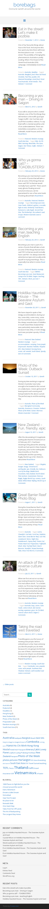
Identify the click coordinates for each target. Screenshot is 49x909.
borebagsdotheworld (19, 742)
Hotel (12, 749)
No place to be (8, 800)
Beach (33, 738)
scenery (38, 478)
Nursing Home (36, 349)
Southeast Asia (37, 668)
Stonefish (28, 548)
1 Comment (28, 84)
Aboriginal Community (32, 406)
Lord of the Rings (24, 471)
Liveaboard (22, 539)
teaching (41, 276)
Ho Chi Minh (40, 610)
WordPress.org (8, 876)
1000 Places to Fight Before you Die (16, 784)
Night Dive (35, 539)
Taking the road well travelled (30, 628)
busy (33, 605)
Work (30, 279)
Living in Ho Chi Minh (25, 276)
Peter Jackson (22, 476)
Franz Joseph (41, 344)
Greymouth (22, 347)
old (24, 351)
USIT (12, 773)
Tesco (11, 768)
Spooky (43, 351)
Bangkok (28, 74)
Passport (14, 756)
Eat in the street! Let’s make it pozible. (30, 32)
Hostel (6, 749)
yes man (35, 279)
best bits (40, 738)
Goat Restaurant (38, 274)
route (20, 668)
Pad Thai (28, 77)
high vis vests (22, 207)
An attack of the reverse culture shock (30, 566)
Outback (42, 408)
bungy (26, 467)
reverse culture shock (25, 612)
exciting (20, 610)
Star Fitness (27, 146)
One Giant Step (8, 806)
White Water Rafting (30, 481)
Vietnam (21, 84)
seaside (28, 351)
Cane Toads (22, 205)
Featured (28, 139)
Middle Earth (34, 471)
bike (36, 141)
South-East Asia (23, 141)
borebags (24, 4)
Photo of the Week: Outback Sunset (30, 369)
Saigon (20, 146)
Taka (19, 551)
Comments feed (9, 873)
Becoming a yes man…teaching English (30, 232)
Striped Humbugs (37, 548)
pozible (34, 77)
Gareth (40, 107)
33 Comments (26, 354)
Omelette (21, 77)
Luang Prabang (22, 753)
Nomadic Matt (8, 803)
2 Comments (39, 551)
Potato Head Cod (24, 544)
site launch (6, 763)
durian (38, 608)
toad (43, 212)
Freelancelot (14, 906)
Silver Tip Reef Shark (29, 546)
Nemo (29, 539)
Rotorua (40, 476)
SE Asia (34, 760)
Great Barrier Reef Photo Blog (32, 496)
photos (6, 760)
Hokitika (36, 347)
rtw (20, 760)
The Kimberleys (27, 212)
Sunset (33, 411)
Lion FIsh (42, 537)
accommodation (24, 344)
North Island (40, 474)
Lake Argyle (30, 210)
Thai (40, 82)
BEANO (37, 272)
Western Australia (29, 215)
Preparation (34, 544)
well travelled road (37, 671)
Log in (5, 868)
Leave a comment (24, 673)
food (33, 74)
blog (4, 742)
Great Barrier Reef (33, 537)
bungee (20, 467)
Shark (20, 546)
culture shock (27, 608)
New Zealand (36, 339)
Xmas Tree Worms (28, 551)
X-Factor (40, 773)
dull (34, 608)
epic (28, 469)
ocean (20, 351)
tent (19, 354)
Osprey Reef (32, 541)
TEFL (19, 279)
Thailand (21, 671)
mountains (22, 474)
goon (33, 610)
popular (42, 666)
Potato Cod (40, 541)
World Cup (40, 481)
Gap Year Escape (9, 798)
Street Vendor (33, 82)
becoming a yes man (37, 203)
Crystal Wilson (8, 837)
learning (25, 143)
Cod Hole (29, 534)
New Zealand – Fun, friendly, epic (32, 426)
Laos (37, 666)
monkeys (31, 753)
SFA (38, 77)
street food (36, 79)
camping (33, 344)
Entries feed (7, 870)
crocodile (42, 205)
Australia (28, 72)
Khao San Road (40, 74)
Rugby (20, 478)
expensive (27, 610)
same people (27, 668)
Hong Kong (7, 713)
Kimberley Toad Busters (35, 207)
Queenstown (32, 476)
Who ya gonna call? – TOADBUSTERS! (17, 893)
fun (37, 469)
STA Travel (29, 763)
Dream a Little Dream (11, 792)
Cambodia (31, 666)
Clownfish (21, 534)
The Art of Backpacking (11, 811)
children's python (32, 205)
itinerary (30, 749)
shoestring (41, 760)
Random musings (37, 139)
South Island (36, 351)
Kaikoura (42, 469)
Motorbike (32, 143)
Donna (42, 40)
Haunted (29, 347)
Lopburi (12, 753)
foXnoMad (7, 795)
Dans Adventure (9, 789)
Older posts (8, 684)
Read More (22, 134)
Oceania (36, 408)
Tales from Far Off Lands (12, 809)
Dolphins (42, 534)
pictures (13, 760)
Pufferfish (42, 544)
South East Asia (17, 763)
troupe (20, 215)
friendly (32, 469)
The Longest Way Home (12, 814)
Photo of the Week (38, 404)
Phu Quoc (39, 143)
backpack (18, 738)
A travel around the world (12, 787)
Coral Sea (35, 534)
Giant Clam (22, 537)
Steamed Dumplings (25, 79)
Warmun (39, 411)
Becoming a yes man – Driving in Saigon (30, 99)
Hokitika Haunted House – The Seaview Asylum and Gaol (31, 298)
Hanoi (9, 745)
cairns (40, 532)
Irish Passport (20, 749)
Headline (34, 72)
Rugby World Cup (29, 478)
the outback (37, 212)
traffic (34, 146)
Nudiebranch (22, 541)
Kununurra (22, 210)
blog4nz (43, 464)
